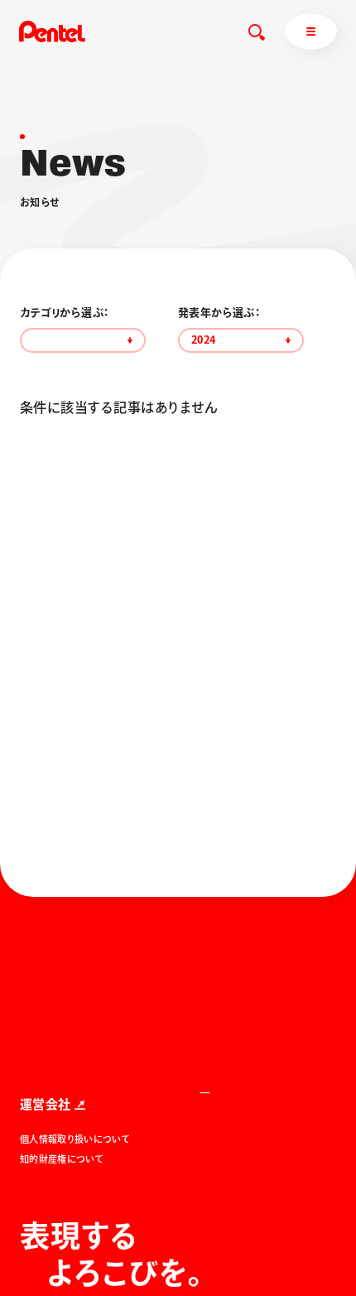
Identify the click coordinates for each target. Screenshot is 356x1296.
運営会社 (45, 1104)
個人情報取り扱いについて (75, 1139)
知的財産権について (61, 1159)
